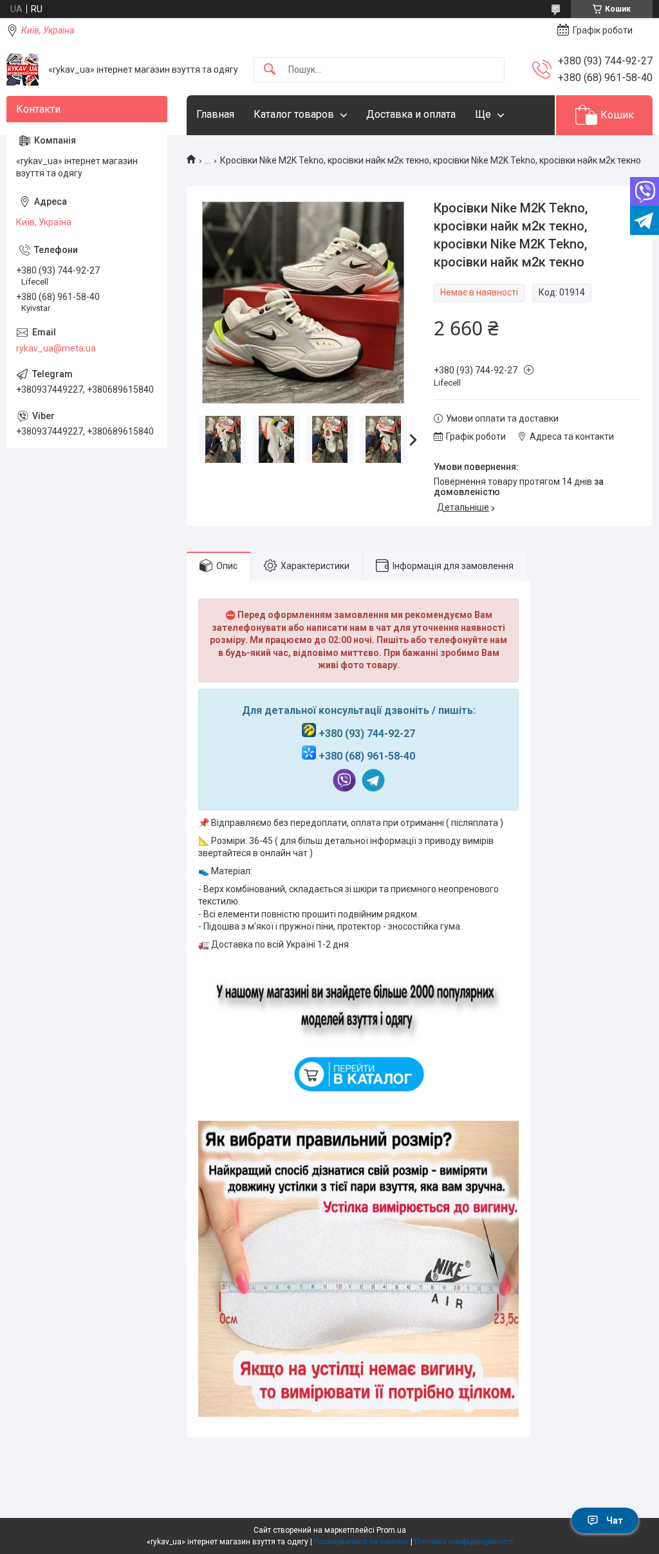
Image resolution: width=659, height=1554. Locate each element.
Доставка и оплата (411, 114)
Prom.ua (391, 1530)
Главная (215, 114)
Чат (614, 1520)
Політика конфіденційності (463, 1541)
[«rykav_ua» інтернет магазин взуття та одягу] (22, 69)
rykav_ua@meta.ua (56, 348)
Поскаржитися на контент (361, 1541)
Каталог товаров (294, 114)
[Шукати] (270, 70)
